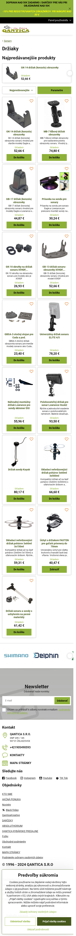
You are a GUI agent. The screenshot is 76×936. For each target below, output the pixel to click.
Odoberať (62, 700)
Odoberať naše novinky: (37, 691)
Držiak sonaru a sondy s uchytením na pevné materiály (19, 614)
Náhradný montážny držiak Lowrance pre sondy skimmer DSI (19, 405)
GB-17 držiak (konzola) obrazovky (19, 201)
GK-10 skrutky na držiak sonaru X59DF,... (19, 268)
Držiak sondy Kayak (19, 469)
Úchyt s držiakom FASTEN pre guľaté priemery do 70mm (54, 543)
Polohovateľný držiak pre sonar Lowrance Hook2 (54, 404)
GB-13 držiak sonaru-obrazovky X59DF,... (54, 268)
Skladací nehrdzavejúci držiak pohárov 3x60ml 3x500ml (54, 472)
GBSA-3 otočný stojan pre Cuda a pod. (19, 336)
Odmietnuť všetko (20, 921)
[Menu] (69, 29)
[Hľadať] (52, 29)
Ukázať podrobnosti (38, 929)
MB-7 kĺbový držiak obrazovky (54, 133)
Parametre (56, 90)
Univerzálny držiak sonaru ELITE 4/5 (54, 336)
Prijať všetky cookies (54, 921)
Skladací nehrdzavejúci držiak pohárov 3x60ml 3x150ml (19, 543)
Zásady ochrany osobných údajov (38, 911)
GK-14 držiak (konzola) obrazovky (40, 67)
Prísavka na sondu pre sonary (54, 201)
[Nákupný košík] (60, 29)
